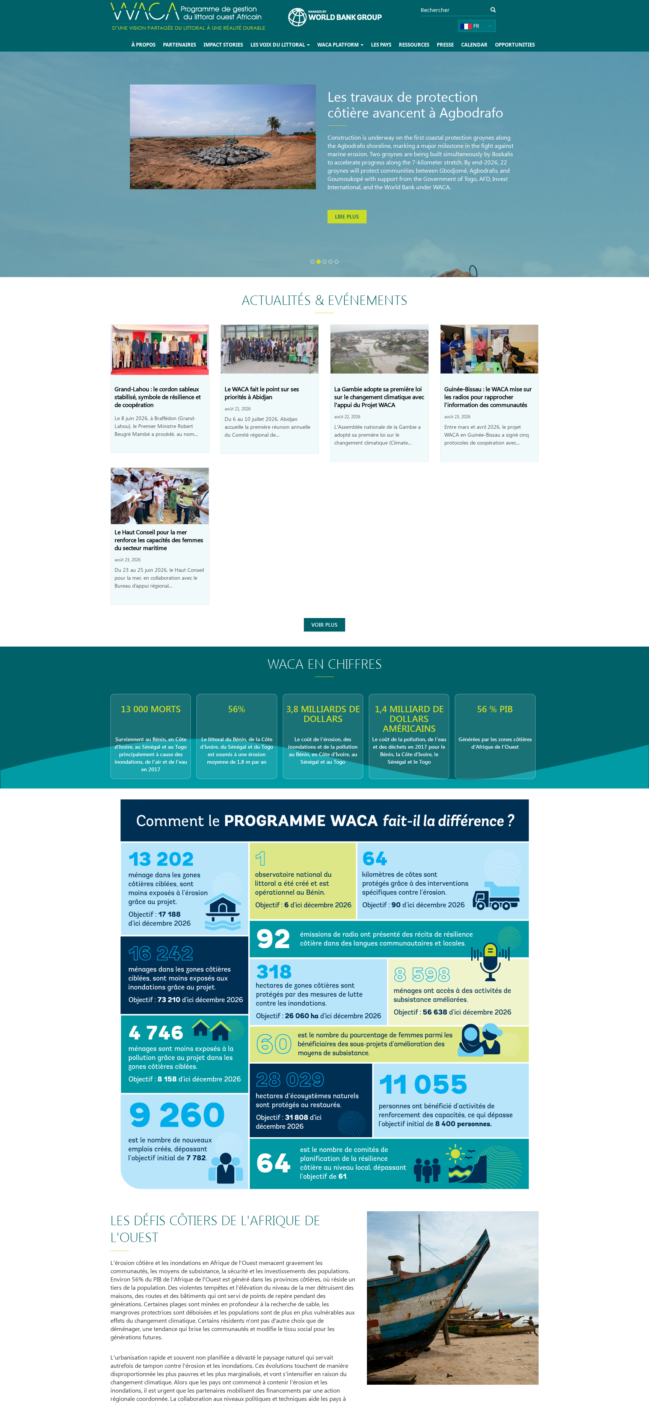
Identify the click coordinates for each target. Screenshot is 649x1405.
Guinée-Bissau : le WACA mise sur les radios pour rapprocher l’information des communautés (488, 397)
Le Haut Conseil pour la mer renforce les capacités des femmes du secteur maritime (159, 540)
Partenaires (193, 44)
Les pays (387, 44)
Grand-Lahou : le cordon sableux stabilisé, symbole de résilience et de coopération (158, 397)
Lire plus (347, 247)
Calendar (477, 44)
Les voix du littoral (287, 44)
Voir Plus (324, 624)
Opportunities (516, 44)
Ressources (418, 44)
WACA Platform (346, 44)
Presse (449, 44)
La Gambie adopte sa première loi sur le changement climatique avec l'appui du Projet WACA (379, 397)
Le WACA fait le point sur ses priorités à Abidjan (262, 393)
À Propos (159, 44)
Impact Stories (235, 44)
